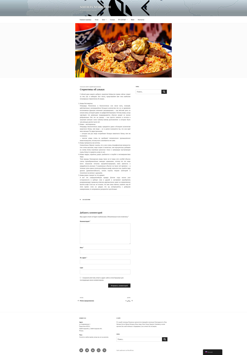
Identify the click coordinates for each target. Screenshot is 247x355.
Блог (103, 20)
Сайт (81, 268)
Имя (82, 247)
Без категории (86, 199)
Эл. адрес (83, 258)
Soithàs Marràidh (95, 7)
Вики (132, 20)
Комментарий (85, 221)
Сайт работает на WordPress (125, 350)
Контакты (141, 20)
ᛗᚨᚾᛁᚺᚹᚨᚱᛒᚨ (122, 20)
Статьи (112, 20)
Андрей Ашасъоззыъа (95, 86)
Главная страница (85, 20)
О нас (96, 20)
